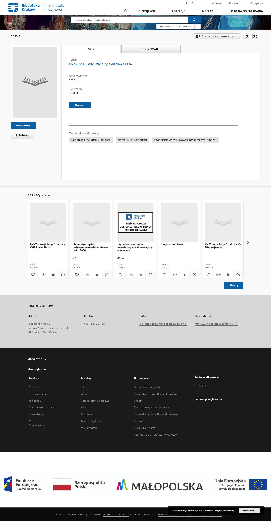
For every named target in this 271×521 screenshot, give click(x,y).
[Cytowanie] (255, 36)
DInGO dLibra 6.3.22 (116, 514)
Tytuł (84, 387)
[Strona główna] (125, 11)
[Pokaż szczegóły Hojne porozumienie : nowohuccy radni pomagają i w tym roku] (150, 274)
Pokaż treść (23, 125)
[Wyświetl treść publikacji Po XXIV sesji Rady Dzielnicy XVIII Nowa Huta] (53, 274)
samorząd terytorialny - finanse (91, 140)
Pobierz (23, 135)
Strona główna (37, 369)
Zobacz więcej (36, 425)
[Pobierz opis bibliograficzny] (43, 274)
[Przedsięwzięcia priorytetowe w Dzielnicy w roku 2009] (92, 222)
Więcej (234, 285)
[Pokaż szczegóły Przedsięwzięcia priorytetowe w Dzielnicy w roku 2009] (106, 274)
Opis (83, 407)
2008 (72, 80)
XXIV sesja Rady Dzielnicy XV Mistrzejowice (223, 245)
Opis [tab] (91, 48)
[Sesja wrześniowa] (179, 222)
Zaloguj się (257, 3)
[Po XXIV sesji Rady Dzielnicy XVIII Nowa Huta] (48, 222)
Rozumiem (249, 510)
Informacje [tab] (151, 48)
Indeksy (207, 11)
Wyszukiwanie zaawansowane (175, 26)
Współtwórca (89, 428)
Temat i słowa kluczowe (95, 400)
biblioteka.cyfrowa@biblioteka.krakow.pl (163, 323)
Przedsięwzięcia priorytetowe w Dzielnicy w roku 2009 (90, 247)
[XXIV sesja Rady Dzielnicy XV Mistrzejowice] (223, 222)
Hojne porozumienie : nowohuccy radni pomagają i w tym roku (135, 247)
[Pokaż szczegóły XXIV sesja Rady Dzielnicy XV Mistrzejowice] (238, 274)
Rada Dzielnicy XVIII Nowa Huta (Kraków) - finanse (185, 140)
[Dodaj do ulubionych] (246, 36)
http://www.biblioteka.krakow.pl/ (214, 323)
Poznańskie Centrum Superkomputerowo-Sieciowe (190, 514)
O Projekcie (146, 11)
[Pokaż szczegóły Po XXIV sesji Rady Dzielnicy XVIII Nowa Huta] (63, 274)
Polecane (33, 387)
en (194, 3)
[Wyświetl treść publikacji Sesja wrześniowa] (184, 274)
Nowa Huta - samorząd (132, 140)
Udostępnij (235, 3)
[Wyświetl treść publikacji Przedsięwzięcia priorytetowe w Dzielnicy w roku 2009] (97, 274)
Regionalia (34, 400)
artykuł (73, 93)
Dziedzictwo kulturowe (41, 407)
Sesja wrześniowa (172, 244)
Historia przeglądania (246, 11)
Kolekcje (178, 11)
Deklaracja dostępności (148, 387)
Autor (84, 394)
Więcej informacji (224, 510)
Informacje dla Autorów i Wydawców (155, 434)
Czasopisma (35, 414)
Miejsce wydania (91, 421)
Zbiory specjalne (38, 394)
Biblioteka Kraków (144, 428)
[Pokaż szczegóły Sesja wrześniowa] (194, 274)
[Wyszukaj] (194, 19)
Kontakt (138, 421)
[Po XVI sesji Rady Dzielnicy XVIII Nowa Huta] (35, 82)
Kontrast (216, 3)
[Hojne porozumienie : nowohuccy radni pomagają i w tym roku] (135, 222)
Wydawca (87, 414)
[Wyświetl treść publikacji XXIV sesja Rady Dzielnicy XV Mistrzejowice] (228, 274)
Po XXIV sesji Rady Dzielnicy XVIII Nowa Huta (47, 245)
